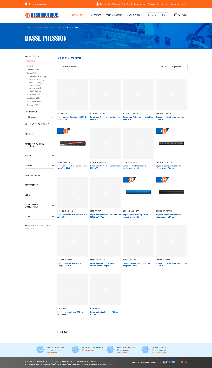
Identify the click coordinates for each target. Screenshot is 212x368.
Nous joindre (174, 4)
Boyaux (61, 27)
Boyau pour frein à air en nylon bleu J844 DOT (138, 118)
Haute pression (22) (36, 82)
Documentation (134, 15)
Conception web (73, 361)
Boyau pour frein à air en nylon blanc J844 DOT (72, 215)
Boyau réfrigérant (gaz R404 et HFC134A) (70, 313)
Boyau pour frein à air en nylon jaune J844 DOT (171, 264)
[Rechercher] (163, 15)
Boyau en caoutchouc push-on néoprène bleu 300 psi (135, 215)
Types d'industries (114, 15)
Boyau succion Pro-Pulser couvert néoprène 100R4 (137, 264)
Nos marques (162, 4)
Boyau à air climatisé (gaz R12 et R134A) (104, 313)
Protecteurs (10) (35, 85)
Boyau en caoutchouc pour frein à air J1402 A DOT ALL (105, 215)
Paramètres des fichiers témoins (133, 4)
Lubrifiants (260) (33, 98)
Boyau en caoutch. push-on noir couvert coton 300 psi (103, 264)
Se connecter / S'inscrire (110, 4)
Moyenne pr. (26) (35, 91)
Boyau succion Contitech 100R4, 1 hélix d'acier (71, 118)
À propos (151, 4)
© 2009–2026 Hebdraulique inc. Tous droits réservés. (46, 361)
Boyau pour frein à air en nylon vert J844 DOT (170, 118)
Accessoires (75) (33, 94)
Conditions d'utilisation (140, 362)
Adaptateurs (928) (34, 101)
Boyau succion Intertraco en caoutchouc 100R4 (134, 167)
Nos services (95, 15)
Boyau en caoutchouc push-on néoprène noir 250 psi (168, 215)
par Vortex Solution (88, 361)
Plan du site (156, 362)
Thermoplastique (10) (37, 77)
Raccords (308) (33, 105)
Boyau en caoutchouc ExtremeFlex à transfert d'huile (72, 167)
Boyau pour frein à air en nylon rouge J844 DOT (105, 167)
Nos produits (77, 15)
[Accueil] (42, 15)
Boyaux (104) (32, 73)
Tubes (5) (30, 66)
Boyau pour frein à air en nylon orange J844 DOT (70, 264)
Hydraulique (50, 27)
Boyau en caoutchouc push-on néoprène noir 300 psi (168, 167)
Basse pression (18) (36, 79)
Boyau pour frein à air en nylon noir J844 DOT (105, 118)
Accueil (27, 27)
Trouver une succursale (37, 4)
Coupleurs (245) (33, 69)
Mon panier (181, 14)
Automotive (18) (35, 88)
